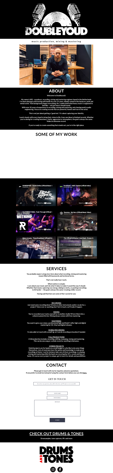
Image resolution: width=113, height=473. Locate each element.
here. (85, 373)
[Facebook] (60, 469)
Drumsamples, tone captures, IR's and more (56, 438)
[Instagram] (53, 469)
